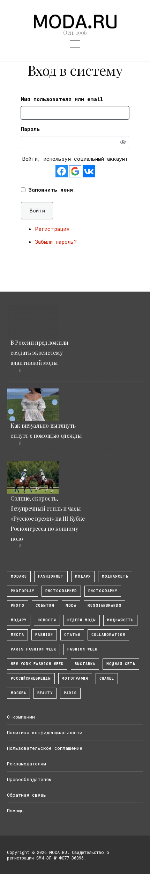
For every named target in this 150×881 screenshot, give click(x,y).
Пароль (30, 128)
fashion (44, 634)
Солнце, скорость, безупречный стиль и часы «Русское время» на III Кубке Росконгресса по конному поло (47, 518)
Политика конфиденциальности (44, 732)
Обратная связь (26, 795)
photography (102, 591)
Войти (37, 210)
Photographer (61, 591)
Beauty (45, 693)
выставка (85, 664)
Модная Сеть (120, 664)
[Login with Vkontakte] (89, 171)
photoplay (22, 591)
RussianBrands (104, 605)
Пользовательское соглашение (44, 748)
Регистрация (52, 228)
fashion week (82, 649)
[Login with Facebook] (61, 171)
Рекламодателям (26, 764)
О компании (21, 717)
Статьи (72, 634)
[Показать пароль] (123, 143)
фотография (75, 678)
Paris (70, 693)
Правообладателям (29, 779)
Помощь (15, 810)
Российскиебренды (31, 678)
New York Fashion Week (37, 664)
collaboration (108, 634)
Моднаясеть (120, 620)
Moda (71, 605)
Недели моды (81, 620)
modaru (19, 576)
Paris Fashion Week (33, 649)
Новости (47, 620)
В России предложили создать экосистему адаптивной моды (39, 352)
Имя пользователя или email (62, 98)
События (45, 605)
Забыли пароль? (56, 241)
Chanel (106, 678)
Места (17, 634)
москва (18, 693)
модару (83, 576)
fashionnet (51, 576)
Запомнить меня (50, 189)
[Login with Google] (75, 171)
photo (17, 605)
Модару (19, 620)
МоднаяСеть (115, 576)
